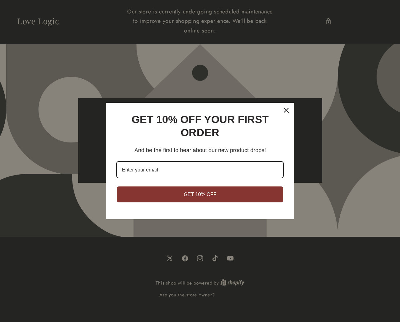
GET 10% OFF (200, 194)
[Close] (286, 110)
